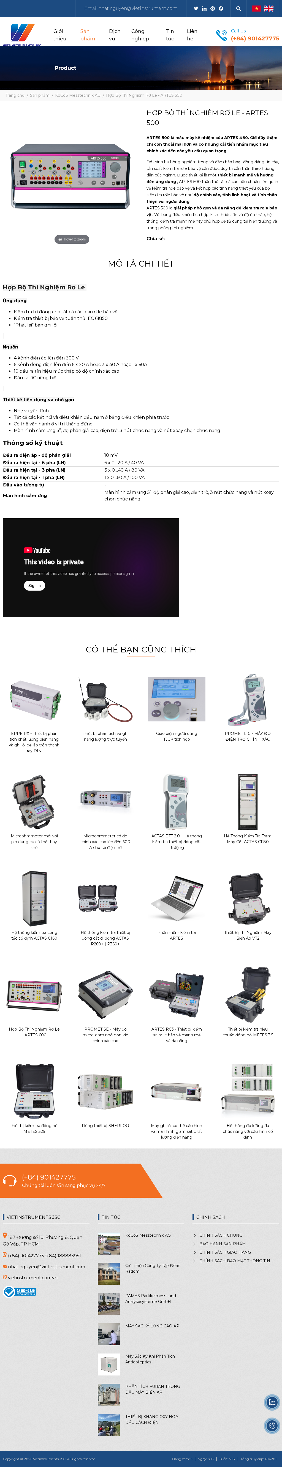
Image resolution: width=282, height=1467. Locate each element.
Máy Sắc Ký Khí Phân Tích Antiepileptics (150, 1359)
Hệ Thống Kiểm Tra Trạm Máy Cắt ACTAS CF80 (248, 839)
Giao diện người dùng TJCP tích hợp (176, 736)
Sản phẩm (87, 35)
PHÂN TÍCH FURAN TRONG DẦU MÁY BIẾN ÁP (152, 1389)
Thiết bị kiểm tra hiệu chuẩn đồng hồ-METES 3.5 (248, 1032)
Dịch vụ (115, 35)
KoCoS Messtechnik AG (148, 1235)
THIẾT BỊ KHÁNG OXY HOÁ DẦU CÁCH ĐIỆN (151, 1419)
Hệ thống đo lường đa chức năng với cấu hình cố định (248, 1131)
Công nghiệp (140, 35)
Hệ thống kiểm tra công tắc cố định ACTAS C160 (34, 935)
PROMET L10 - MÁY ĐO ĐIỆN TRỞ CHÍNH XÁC (248, 736)
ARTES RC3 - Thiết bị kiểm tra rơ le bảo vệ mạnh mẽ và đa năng (176, 1035)
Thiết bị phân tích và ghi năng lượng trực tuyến (105, 736)
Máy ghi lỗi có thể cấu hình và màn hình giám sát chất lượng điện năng (176, 1131)
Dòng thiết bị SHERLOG (105, 1125)
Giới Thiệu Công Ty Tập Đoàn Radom (152, 1268)
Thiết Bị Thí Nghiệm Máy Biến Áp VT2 (248, 935)
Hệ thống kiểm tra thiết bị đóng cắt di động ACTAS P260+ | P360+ (105, 938)
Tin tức (170, 35)
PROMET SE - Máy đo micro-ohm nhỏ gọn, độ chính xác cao (105, 1035)
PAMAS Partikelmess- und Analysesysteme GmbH (150, 1298)
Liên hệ (192, 35)
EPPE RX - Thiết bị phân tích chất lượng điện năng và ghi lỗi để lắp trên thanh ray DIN (34, 742)
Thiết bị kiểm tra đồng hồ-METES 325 (34, 1128)
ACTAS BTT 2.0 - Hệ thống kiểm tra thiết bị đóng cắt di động (176, 842)
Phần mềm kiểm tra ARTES (177, 935)
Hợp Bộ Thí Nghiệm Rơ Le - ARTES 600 (34, 1032)
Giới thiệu (59, 35)
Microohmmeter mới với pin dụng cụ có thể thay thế (34, 842)
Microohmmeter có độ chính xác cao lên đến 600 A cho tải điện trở (105, 842)
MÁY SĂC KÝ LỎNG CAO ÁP (152, 1326)
